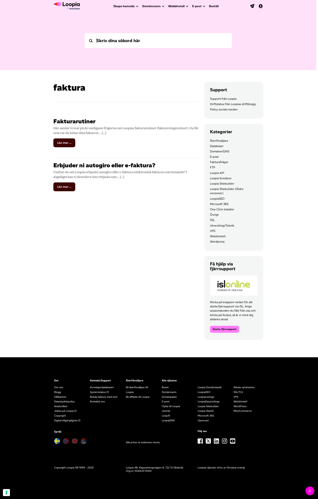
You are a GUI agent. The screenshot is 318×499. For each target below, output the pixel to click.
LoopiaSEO (217, 198)
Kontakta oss (97, 401)
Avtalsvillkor (61, 406)
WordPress (240, 406)
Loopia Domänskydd (210, 387)
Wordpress (217, 241)
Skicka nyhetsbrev (244, 387)
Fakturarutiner (74, 121)
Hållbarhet (60, 397)
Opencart (203, 420)
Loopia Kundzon (220, 178)
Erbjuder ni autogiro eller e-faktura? (104, 165)
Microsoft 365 (219, 204)
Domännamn (151, 6)
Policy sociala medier (224, 109)
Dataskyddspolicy (64, 401)
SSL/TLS (238, 392)
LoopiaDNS (168, 420)
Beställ (214, 6)
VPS (212, 231)
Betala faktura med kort (103, 397)
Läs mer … (66, 144)
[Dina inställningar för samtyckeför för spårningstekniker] (6, 492)
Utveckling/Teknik (222, 225)
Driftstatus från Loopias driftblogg (233, 104)
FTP (212, 167)
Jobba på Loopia (64, 410)
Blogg (57, 392)
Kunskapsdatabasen (102, 387)
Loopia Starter (206, 410)
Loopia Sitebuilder (222, 183)
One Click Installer (222, 209)
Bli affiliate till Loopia (137, 397)
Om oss (58, 387)
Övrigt (214, 214)
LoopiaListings (206, 397)
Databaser (217, 146)
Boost (165, 387)
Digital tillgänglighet (65, 420)
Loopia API (217, 173)
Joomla (166, 410)
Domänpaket (169, 397)
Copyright (60, 415)
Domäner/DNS (219, 151)
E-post (197, 6)
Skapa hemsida (124, 6)
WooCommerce (243, 410)
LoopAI (166, 415)
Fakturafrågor (219, 162)
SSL (212, 220)
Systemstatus (98, 392)
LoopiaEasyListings (209, 401)
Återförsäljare (219, 140)
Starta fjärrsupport (224, 329)
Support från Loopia (223, 98)
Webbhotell (176, 6)
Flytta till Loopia (171, 406)
